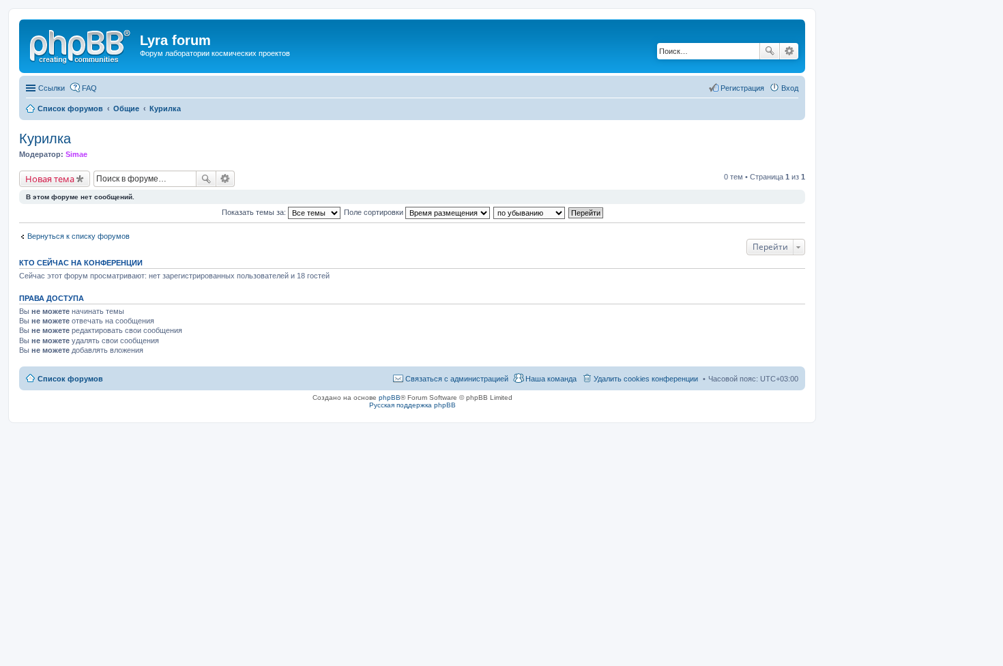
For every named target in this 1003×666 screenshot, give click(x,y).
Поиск (769, 51)
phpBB (390, 397)
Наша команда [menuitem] (551, 379)
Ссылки (51, 88)
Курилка (45, 138)
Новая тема (49, 179)
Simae (76, 154)
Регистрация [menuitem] (742, 88)
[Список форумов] (81, 44)
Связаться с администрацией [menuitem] (456, 379)
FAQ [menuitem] (89, 88)
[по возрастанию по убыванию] (529, 212)
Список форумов (70, 379)
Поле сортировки (374, 212)
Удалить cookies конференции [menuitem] (646, 379)
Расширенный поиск (789, 51)
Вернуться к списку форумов (78, 236)
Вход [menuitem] (789, 88)
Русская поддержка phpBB (412, 405)
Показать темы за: (255, 212)
